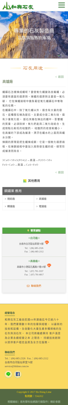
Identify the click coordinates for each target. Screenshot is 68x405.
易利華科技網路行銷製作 (34, 402)
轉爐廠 (11, 206)
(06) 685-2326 (36, 248)
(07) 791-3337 (36, 271)
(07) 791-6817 (37, 274)
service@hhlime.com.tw (17, 366)
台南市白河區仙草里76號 (31, 244)
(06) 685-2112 (37, 251)
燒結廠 (11, 198)
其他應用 (34, 180)
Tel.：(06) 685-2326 (15, 358)
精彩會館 (55, 402)
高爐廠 (42, 198)
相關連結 (13, 402)
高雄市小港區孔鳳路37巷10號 (31, 267)
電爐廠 (42, 206)
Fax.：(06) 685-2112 (37, 358)
